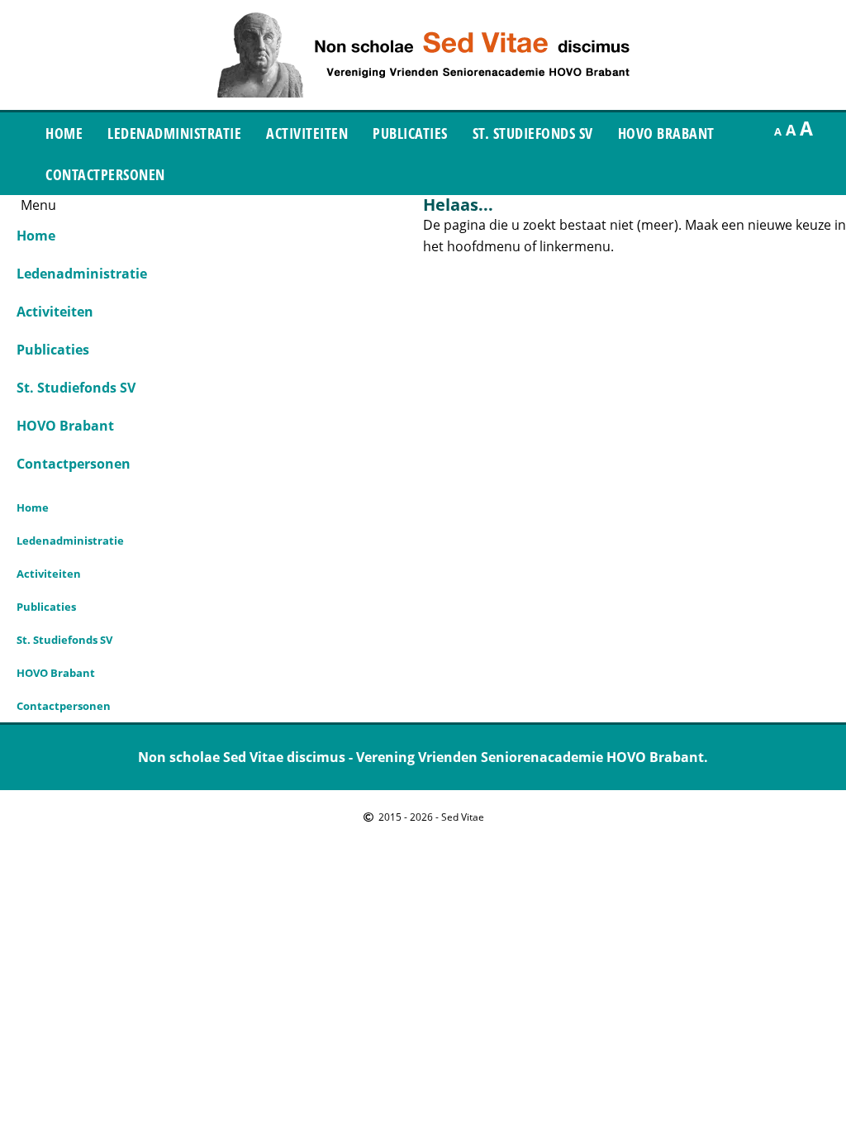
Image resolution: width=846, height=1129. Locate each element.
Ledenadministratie (174, 133)
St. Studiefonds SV (533, 133)
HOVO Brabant (666, 133)
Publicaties (410, 133)
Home (64, 133)
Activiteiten (307, 133)
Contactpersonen (105, 174)
